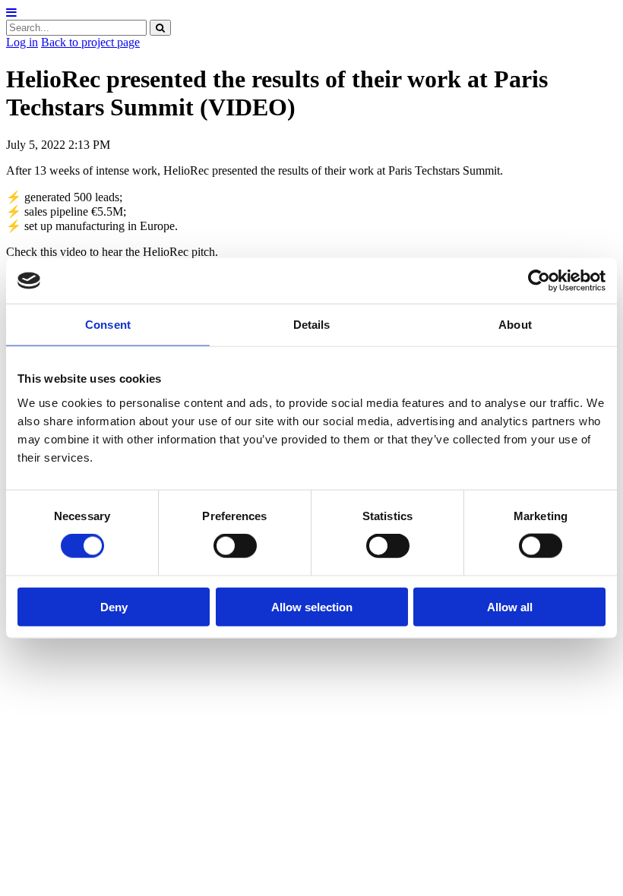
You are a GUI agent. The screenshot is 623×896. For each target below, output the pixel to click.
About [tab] (515, 324)
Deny (114, 606)
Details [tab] (311, 324)
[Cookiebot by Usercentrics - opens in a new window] (539, 281)
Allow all (510, 606)
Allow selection (312, 606)
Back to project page (90, 42)
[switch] (235, 546)
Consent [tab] (108, 324)
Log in (22, 42)
